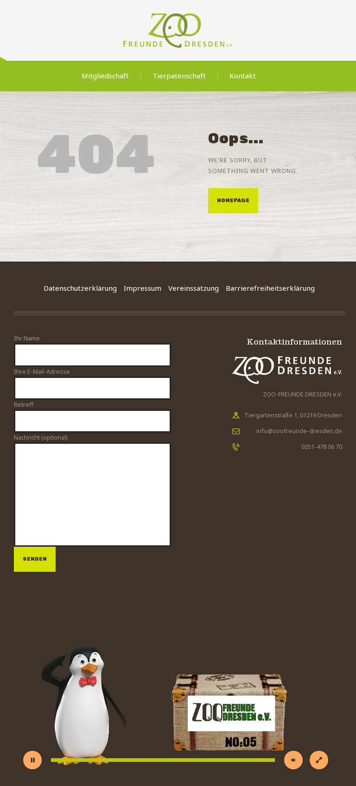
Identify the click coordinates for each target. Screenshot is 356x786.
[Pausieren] (32, 760)
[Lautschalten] (293, 760)
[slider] (163, 760)
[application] (178, 681)
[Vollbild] (319, 760)
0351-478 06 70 (321, 446)
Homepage (233, 201)
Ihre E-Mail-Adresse (42, 371)
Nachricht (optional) (41, 437)
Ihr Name (27, 338)
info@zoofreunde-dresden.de (299, 431)
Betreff (23, 404)
